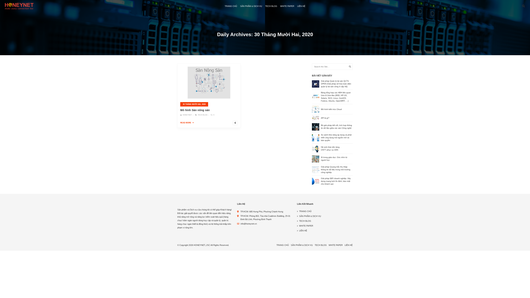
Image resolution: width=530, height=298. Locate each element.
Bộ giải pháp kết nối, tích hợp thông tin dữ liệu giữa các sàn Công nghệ (336, 126)
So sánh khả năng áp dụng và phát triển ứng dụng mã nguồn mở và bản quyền (336, 137)
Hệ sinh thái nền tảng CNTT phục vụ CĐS (330, 148)
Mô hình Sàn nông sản (195, 110)
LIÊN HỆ (301, 6)
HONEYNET (187, 115)
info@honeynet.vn (249, 224)
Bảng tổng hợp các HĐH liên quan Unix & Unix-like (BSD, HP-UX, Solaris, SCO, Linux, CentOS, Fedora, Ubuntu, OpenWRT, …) (336, 96)
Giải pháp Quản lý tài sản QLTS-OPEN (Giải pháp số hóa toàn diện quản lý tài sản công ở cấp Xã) (336, 84)
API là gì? (325, 118)
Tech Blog (202, 115)
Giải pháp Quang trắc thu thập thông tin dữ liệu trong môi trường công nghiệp (335, 169)
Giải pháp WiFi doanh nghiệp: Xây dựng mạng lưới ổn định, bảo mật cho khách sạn (336, 181)
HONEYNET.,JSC (202, 245)
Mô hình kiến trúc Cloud (331, 109)
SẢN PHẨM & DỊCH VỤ (251, 6)
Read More (185, 123)
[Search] (350, 66)
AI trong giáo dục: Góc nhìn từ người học (334, 158)
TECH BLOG (271, 6)
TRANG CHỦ (231, 6)
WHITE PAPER (287, 6)
